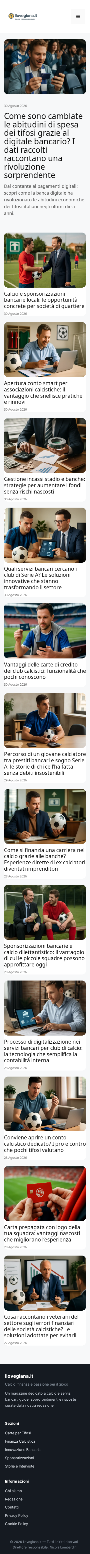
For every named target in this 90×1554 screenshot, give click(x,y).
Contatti (11, 1507)
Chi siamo (13, 1491)
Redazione (13, 1499)
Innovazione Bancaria (22, 1449)
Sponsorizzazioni (19, 1458)
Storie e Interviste (19, 1466)
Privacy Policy (16, 1515)
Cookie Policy (16, 1524)
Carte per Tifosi (18, 1433)
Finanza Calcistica (20, 1441)
